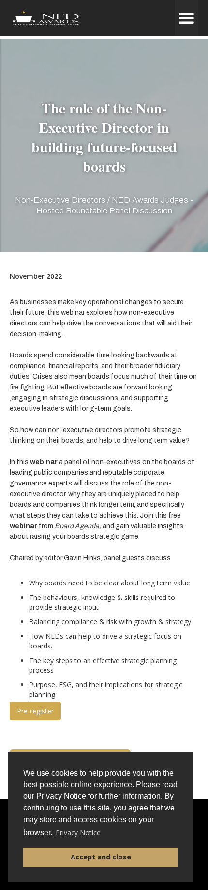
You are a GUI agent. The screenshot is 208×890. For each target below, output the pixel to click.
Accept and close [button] (101, 856)
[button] (186, 18)
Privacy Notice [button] (78, 832)
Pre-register (35, 710)
